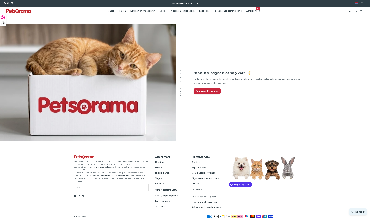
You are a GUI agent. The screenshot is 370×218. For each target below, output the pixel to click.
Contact (196, 162)
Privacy (196, 183)
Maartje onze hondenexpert (205, 202)
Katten (122, 11)
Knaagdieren (162, 172)
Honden (110, 11)
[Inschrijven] (146, 187)
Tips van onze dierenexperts (227, 11)
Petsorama (85, 216)
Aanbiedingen (253, 11)
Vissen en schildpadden (183, 11)
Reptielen (204, 11)
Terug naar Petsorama (207, 91)
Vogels (163, 11)
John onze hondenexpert (204, 197)
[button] (350, 11)
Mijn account (199, 167)
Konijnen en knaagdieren (142, 11)
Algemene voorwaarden (205, 178)
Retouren (197, 188)
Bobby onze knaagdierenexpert (207, 207)
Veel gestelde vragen (203, 172)
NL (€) (360, 3)
